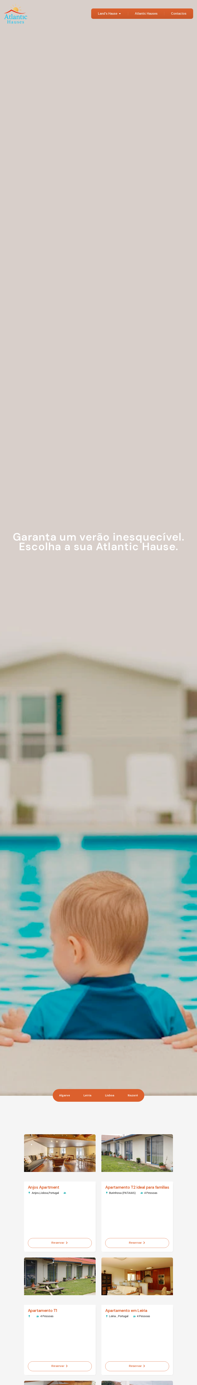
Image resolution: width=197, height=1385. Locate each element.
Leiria (87, 1095)
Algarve (64, 1095)
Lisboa (109, 1095)
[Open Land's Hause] (119, 13)
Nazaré (133, 1095)
